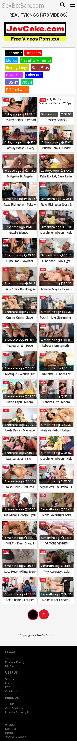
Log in (9, 683)
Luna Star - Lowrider (19, 261)
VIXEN (27, 82)
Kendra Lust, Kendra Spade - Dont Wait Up (56, 404)
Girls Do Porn (14, 708)
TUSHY (12, 82)
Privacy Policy (14, 662)
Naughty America (36, 60)
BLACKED (14, 74)
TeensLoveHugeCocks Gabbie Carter (56, 517)
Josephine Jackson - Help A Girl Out (56, 235)
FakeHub (34, 74)
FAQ (8, 687)
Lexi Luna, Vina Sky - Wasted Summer (19, 461)
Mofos (11, 60)
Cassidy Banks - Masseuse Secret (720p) (56, 122)
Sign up (10, 679)
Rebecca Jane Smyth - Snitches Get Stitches (56, 348)
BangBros (40, 67)
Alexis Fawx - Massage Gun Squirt (20, 432)
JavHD (9, 704)
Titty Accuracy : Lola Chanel (56, 573)
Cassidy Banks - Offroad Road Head (20, 122)
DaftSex (11, 729)
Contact (11, 691)
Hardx (9, 733)
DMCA (9, 666)
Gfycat (10, 725)
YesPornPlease (15, 737)
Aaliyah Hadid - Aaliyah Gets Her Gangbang (56, 432)
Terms (10, 658)
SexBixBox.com (23, 5)
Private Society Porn (19, 712)
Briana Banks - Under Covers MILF (56, 150)
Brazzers (33, 52)
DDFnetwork (17, 89)
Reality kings (17, 67)
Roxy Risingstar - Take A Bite (20, 206)
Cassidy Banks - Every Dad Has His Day (19, 150)
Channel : (14, 52)
